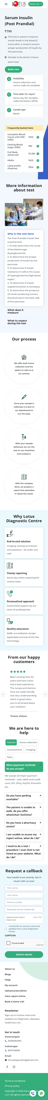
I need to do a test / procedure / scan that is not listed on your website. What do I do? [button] (23, 851)
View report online (15, 996)
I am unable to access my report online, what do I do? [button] (23, 836)
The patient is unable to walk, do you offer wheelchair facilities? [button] (20, 811)
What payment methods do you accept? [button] (20, 766)
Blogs (8, 974)
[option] (24, 694)
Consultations (14, 749)
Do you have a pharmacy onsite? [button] (21, 824)
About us (10, 969)
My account (11, 985)
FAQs (8, 980)
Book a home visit (14, 1001)
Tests (9, 757)
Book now (34, 4)
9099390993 (14, 1041)
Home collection (28, 742)
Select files (37, 917)
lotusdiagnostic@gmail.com (23, 1060)
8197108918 (14, 1050)
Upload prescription (16, 990)
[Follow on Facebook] (7, 1066)
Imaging (30, 749)
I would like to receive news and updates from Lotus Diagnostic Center (24, 929)
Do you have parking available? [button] (18, 797)
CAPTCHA (10, 935)
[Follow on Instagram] (14, 1066)
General (11, 742)
